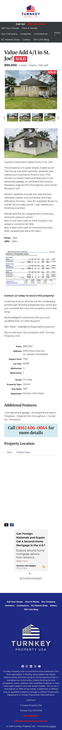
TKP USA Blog (41, 39)
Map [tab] (9, 452)
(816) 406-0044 (36, 24)
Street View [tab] (23, 452)
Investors (25, 33)
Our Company (9, 33)
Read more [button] (21, 561)
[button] (4, 117)
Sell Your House (10, 28)
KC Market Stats (10, 39)
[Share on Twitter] (6, 524)
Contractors (40, 33)
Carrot (53, 726)
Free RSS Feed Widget (32, 579)
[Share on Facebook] (12, 524)
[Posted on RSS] (44, 566)
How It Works (29, 28)
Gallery (26, 39)
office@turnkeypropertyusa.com (31, 721)
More (57, 32)
